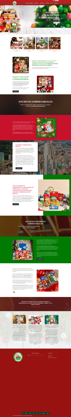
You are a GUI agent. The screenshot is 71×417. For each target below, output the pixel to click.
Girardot (30, 413)
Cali (22, 413)
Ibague (48, 413)
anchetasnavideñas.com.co (35, 108)
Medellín (26, 413)
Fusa (33, 413)
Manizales (43, 413)
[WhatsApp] (57, 0)
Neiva (37, 413)
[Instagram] (56, 0)
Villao (40, 413)
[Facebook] (55, 0)
